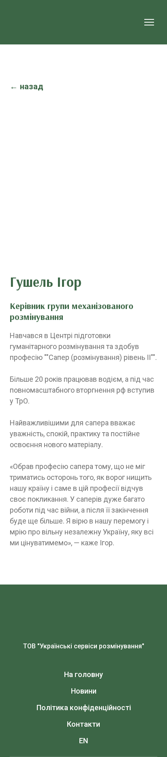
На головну (83, 674)
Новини (83, 691)
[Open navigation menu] (149, 22)
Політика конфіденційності (83, 707)
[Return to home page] (75, 22)
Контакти (83, 724)
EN (83, 740)
